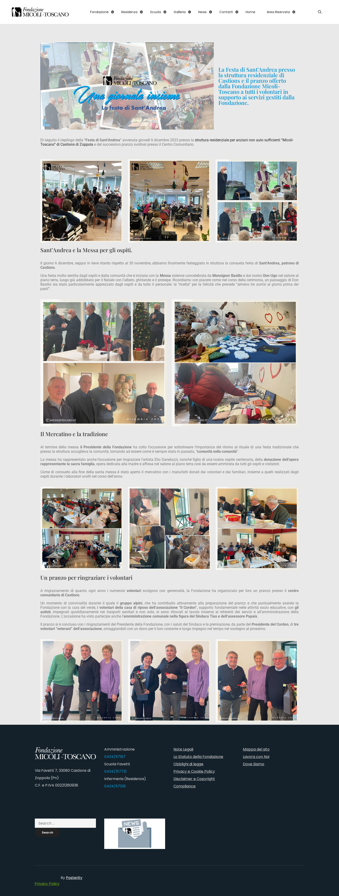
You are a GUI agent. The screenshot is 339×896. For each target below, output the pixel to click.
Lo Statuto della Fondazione (198, 756)
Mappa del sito (256, 749)
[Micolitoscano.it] (40, 12)
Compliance (184, 786)
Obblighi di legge (188, 764)
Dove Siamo (253, 764)
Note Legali (183, 749)
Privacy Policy (47, 883)
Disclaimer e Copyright (194, 778)
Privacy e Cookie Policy (194, 771)
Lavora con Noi (256, 756)
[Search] (320, 12)
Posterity (74, 877)
